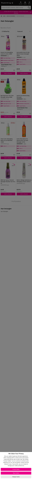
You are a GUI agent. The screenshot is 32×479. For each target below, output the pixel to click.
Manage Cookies (16, 476)
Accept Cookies (16, 469)
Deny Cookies (16, 473)
